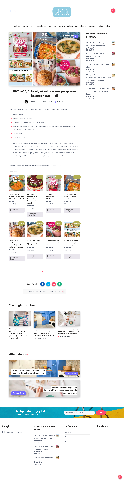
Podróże (101, 26)
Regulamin (68, 437)
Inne (45, 271)
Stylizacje (17, 26)
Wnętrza (61, 26)
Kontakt (68, 432)
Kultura (70, 26)
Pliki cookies (69, 442)
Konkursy (92, 26)
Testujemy (52, 26)
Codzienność (27, 26)
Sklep (108, 26)
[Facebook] (11, 11)
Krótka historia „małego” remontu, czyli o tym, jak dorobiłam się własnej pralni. (44, 333)
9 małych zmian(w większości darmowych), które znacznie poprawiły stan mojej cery (68, 331)
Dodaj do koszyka (14, 210)
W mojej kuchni (40, 26)
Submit (101, 413)
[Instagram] (15, 11)
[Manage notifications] (119, 476)
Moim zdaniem (80, 26)
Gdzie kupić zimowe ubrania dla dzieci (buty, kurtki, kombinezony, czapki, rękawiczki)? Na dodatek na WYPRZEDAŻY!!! (19, 333)
